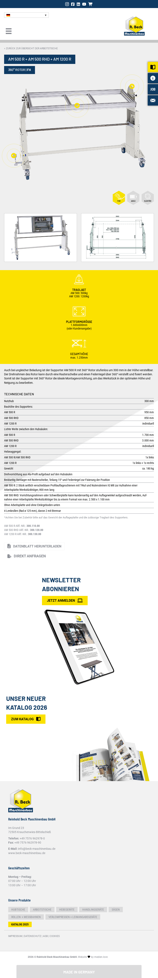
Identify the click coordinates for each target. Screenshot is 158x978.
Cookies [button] (55, 936)
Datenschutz (32, 936)
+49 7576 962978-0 (32, 838)
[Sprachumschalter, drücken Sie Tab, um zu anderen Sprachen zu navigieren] (26, 15)
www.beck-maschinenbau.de (26, 853)
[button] (26, 556)
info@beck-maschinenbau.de (36, 848)
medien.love (101, 957)
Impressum (15, 936)
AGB (45, 936)
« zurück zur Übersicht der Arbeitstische (31, 48)
